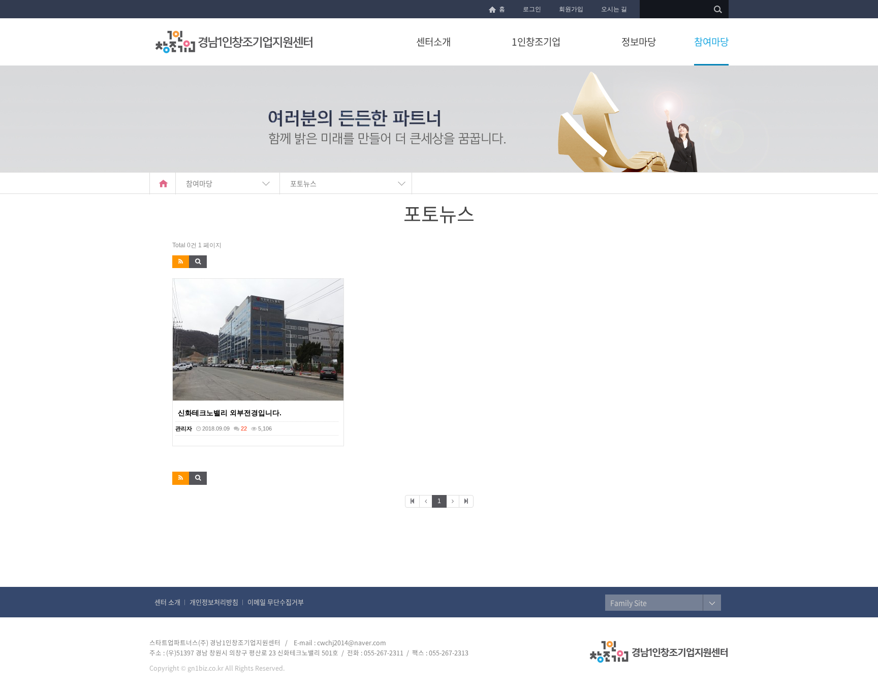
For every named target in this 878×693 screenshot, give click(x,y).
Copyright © (167, 668)
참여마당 (711, 42)
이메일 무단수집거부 (275, 602)
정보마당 (638, 42)
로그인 (532, 9)
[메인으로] (162, 183)
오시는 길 (614, 9)
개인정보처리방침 (214, 602)
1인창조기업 (536, 42)
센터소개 (433, 42)
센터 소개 (167, 602)
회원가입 (571, 9)
